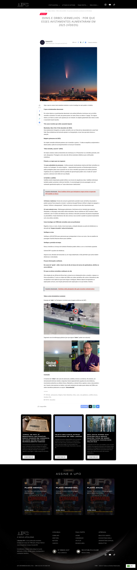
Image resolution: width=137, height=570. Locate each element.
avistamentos (54, 395)
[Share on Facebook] (78, 42)
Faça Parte (82, 5)
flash (64, 395)
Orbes (74, 395)
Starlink (46, 397)
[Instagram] (106, 5)
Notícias (43, 14)
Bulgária (60, 395)
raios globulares (84, 395)
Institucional (53, 5)
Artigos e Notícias (68, 5)
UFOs (49, 397)
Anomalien (52, 399)
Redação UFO (49, 41)
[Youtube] (110, 5)
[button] (54, 5)
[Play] (71, 319)
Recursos (93, 5)
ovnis (78, 395)
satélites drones (93, 395)
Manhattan (69, 395)
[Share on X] (81, 42)
